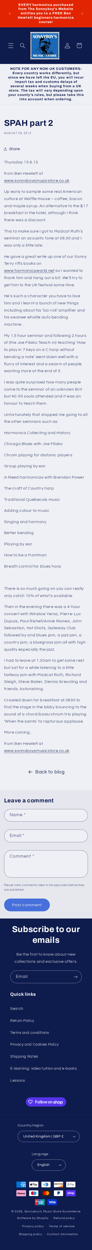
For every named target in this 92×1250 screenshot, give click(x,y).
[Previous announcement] (9, 13)
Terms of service (62, 1226)
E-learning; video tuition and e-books (43, 1068)
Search (16, 1009)
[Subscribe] (76, 976)
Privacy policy (33, 1226)
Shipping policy (30, 1234)
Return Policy (22, 1021)
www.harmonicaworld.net (29, 271)
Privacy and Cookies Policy (34, 1044)
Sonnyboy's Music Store (43, 1211)
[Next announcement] (82, 13)
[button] (11, 45)
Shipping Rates (24, 1056)
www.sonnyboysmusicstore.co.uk (37, 181)
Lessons (17, 1080)
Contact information (62, 1234)
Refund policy (64, 1218)
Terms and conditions (29, 1033)
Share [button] (14, 149)
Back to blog (50, 772)
